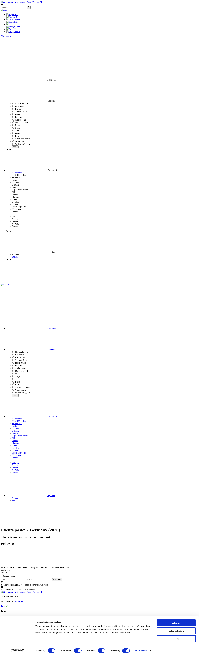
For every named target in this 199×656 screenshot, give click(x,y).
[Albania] (20, 572)
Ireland (15, 457)
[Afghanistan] (20, 570)
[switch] (78, 650)
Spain (14, 426)
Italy (14, 460)
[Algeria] (20, 574)
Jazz (17, 379)
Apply (15, 147)
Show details (141, 651)
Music (17, 373)
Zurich (15, 257)
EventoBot (18, 601)
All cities (15, 498)
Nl (15, 29)
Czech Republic (19, 453)
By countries (52, 416)
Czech (14, 445)
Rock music (20, 357)
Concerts (51, 349)
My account (6, 36)
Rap (17, 384)
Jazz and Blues (21, 360)
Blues (17, 382)
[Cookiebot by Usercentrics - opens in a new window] (17, 651)
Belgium (15, 431)
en (6, 10)
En (16, 14)
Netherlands (17, 455)
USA (14, 475)
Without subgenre (22, 392)
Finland (15, 467)
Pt (19, 27)
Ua (18, 19)
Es (16, 22)
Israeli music (20, 363)
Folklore (18, 365)
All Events (51, 328)
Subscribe (57, 580)
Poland (15, 440)
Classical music (21, 352)
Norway (15, 470)
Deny (176, 639)
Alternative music (22, 387)
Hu (19, 31)
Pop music (19, 355)
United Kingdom (19, 421)
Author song (20, 368)
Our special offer (22, 371)
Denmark (16, 428)
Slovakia (15, 443)
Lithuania (16, 438)
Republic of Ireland (20, 436)
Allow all (176, 623)
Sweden (15, 448)
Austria (15, 465)
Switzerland (17, 423)
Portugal (15, 462)
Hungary (15, 450)
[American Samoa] (20, 577)
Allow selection (176, 631)
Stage (17, 376)
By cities (51, 495)
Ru (16, 17)
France (15, 433)
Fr (16, 24)
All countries (17, 173)
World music (20, 390)
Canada (15, 472)
